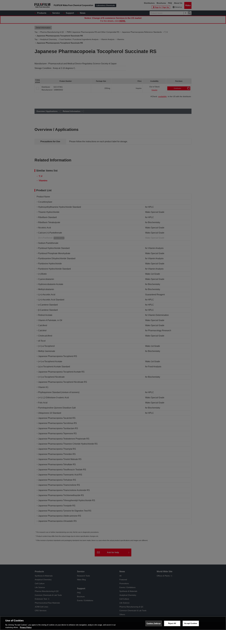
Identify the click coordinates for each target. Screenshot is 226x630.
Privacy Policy (26, 627)
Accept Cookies (190, 623)
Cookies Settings (154, 623)
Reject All (172, 623)
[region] (113, 623)
